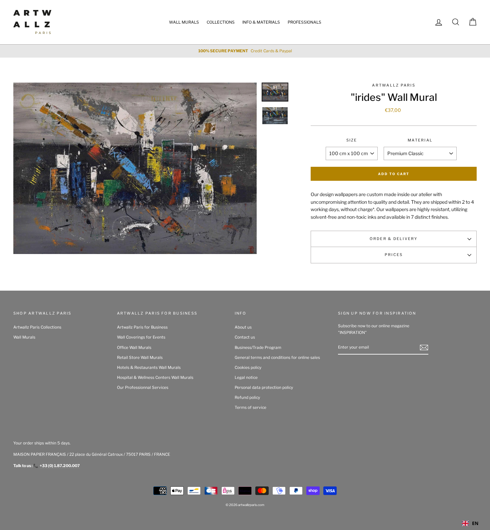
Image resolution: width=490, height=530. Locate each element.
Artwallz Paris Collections (37, 327)
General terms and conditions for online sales (277, 357)
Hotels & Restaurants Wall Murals (149, 367)
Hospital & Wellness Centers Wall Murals (155, 377)
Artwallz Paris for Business (142, 327)
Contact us (245, 337)
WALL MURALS (184, 22)
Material (420, 140)
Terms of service (250, 407)
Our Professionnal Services (142, 387)
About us (243, 327)
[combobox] (470, 523)
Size (351, 140)
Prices (394, 254)
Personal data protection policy (264, 387)
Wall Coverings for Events (141, 337)
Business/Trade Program (258, 347)
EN (475, 523)
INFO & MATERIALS (261, 22)
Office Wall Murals (134, 347)
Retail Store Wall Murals (140, 357)
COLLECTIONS (221, 22)
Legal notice (246, 377)
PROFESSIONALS (304, 22)
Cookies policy (248, 367)
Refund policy (247, 397)
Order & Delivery (394, 238)
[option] (245, 51)
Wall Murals (24, 337)
